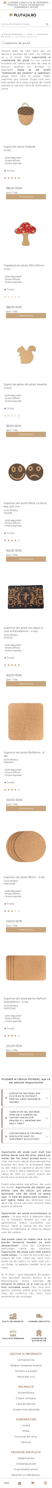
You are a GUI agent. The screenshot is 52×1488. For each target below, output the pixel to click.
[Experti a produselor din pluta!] (26, 15)
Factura (26, 1442)
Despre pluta (26, 1458)
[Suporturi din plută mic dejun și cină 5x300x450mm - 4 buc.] (26, 601)
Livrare (26, 1425)
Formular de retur (26, 1436)
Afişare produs (26, 196)
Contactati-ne (26, 1360)
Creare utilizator (26, 1398)
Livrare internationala (26, 1409)
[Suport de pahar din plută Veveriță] (26, 358)
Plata (26, 1431)
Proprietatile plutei (26, 1469)
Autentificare (26, 1392)
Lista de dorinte (26, 1404)
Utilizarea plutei (26, 1463)
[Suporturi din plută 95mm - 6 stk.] (26, 851)
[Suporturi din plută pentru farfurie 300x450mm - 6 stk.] (26, 972)
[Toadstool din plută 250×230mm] (26, 239)
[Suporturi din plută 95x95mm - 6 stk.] (26, 726)
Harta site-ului (26, 1376)
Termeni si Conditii (26, 1371)
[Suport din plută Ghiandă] (26, 120)
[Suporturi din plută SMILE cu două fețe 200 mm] (26, 477)
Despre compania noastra (26, 1365)
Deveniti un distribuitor (26, 1475)
